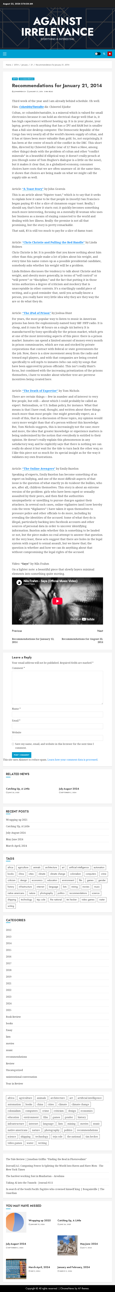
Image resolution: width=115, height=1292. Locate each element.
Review (10, 1063)
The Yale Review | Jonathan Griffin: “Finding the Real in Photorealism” (46, 1159)
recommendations (26, 79)
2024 (8, 1003)
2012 (8, 930)
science (96, 893)
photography (46, 893)
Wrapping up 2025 (16, 819)
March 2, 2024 (66, 1271)
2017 (8, 963)
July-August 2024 (69, 789)
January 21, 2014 (36, 92)
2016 (8, 956)
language (53, 886)
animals (36, 867)
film (80, 880)
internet (40, 886)
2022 (8, 990)
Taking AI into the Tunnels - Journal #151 (29, 1182)
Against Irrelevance (57, 26)
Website (16, 732)
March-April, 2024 (16, 845)
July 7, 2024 (87, 1248)
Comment (18, 668)
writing (11, 906)
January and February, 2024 (74, 1267)
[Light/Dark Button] (98, 53)
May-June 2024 (14, 839)
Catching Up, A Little (18, 789)
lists (65, 886)
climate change (57, 874)
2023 (8, 996)
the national (56, 899)
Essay (9, 1030)
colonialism (75, 874)
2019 (8, 976)
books (11, 874)
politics (61, 893)
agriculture (23, 867)
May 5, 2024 (35, 1271)
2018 (8, 970)
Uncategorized (14, 1070)
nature (32, 893)
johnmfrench (20, 92)
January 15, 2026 (38, 1224)
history (11, 886)
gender (102, 880)
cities (31, 874)
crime (103, 874)
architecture (51, 867)
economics (37, 880)
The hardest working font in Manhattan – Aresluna (35, 1176)
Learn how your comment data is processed (72, 759)
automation (99, 867)
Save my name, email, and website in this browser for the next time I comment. (54, 745)
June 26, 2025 (13, 793)
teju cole (41, 899)
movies (86, 886)
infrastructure (25, 886)
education (52, 880)
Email (16, 720)
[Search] (104, 54)
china (21, 874)
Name (16, 708)
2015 (8, 950)
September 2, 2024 (68, 793)
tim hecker (71, 899)
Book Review (13, 1016)
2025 (8, 1010)
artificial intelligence (79, 867)
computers (91, 874)
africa (10, 867)
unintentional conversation (21, 1076)
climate (41, 874)
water (102, 899)
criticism (11, 880)
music (97, 886)
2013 (8, 936)
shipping (12, 899)
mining (74, 886)
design (23, 880)
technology (26, 899)
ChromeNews (67, 1288)
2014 (15, 79)
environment (68, 880)
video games (88, 899)
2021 (8, 983)
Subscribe (110, 54)
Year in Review (14, 1083)
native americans (16, 893)
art (63, 867)
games (90, 880)
